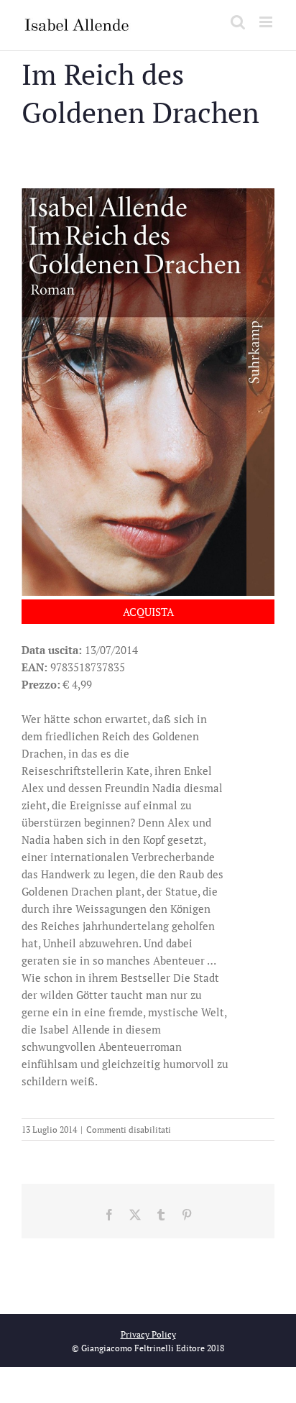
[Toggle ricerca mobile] (238, 21)
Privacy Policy (148, 1334)
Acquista (148, 611)
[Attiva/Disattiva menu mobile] (266, 21)
